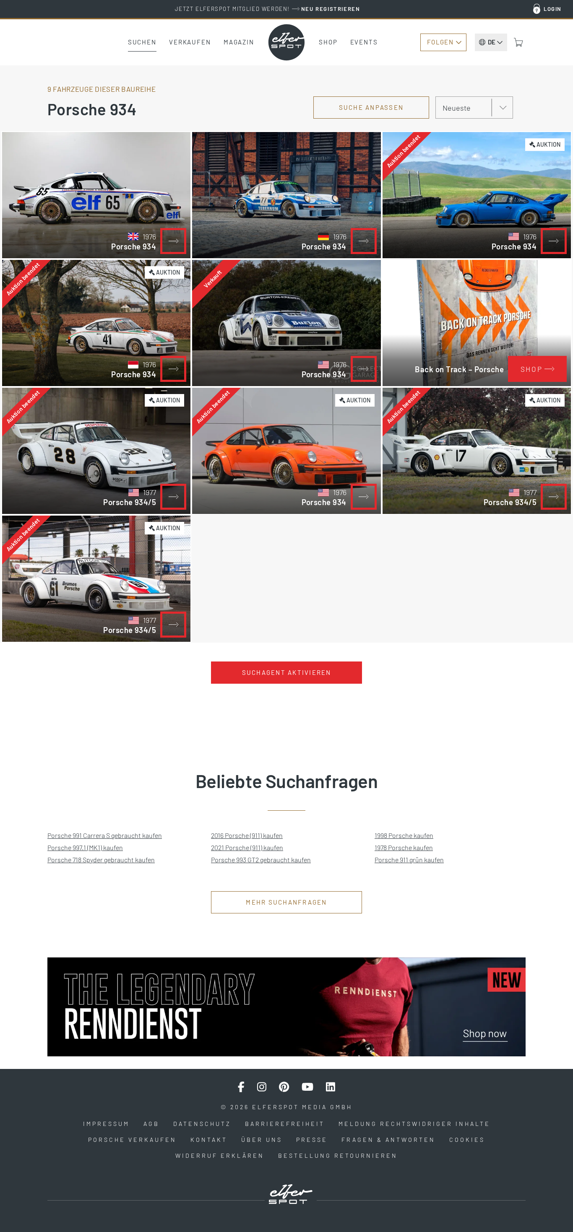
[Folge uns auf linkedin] (330, 1087)
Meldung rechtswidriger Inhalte (414, 1123)
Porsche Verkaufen (132, 1139)
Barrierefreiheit (285, 1123)
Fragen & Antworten (388, 1139)
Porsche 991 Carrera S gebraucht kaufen (104, 835)
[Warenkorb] (518, 42)
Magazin (239, 42)
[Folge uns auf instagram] (262, 1087)
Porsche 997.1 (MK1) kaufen (85, 847)
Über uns (261, 1139)
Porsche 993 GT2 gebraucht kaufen (261, 860)
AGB (151, 1123)
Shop (328, 42)
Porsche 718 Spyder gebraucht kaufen (101, 860)
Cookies (467, 1139)
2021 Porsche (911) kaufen (247, 847)
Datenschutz (202, 1123)
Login (553, 8)
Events (364, 42)
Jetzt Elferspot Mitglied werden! (267, 8)
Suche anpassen (371, 107)
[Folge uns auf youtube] (307, 1087)
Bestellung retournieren (338, 1155)
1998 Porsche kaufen (404, 835)
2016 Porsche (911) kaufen (247, 835)
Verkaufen (190, 42)
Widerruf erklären (219, 1155)
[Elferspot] (286, 42)
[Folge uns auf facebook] (241, 1087)
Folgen (440, 42)
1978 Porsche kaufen (404, 847)
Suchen (142, 42)
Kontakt (208, 1139)
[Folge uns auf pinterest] (284, 1087)
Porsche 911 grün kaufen (409, 860)
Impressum (106, 1123)
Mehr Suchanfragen (286, 902)
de (492, 42)
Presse (312, 1139)
